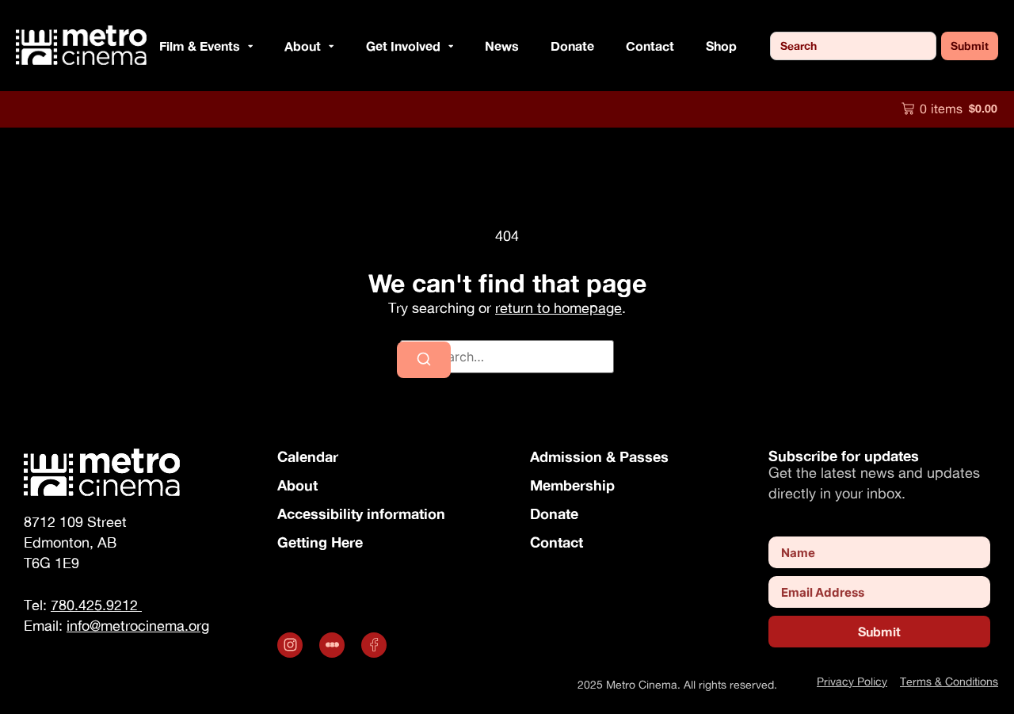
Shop (721, 45)
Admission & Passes (599, 456)
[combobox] (853, 46)
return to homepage (558, 308)
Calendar (307, 456)
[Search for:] (507, 356)
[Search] (424, 360)
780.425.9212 (96, 605)
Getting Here (320, 542)
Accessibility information (361, 513)
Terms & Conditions (949, 681)
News (502, 45)
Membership (572, 485)
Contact (650, 45)
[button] (246, 46)
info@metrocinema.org (138, 625)
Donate (572, 45)
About (297, 485)
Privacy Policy (852, 681)
